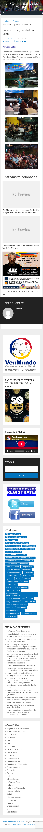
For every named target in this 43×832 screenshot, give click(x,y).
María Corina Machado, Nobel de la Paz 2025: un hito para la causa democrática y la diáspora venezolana (22, 668)
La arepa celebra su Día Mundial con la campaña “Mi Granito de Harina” (21, 674)
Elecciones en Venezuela (17, 764)
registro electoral (13, 590)
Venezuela (10, 608)
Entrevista (11, 770)
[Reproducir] (8, 451)
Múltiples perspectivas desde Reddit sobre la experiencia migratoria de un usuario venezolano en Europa (22, 700)
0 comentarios (20, 41)
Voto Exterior (12, 812)
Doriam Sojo (28, 561)
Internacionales (13, 779)
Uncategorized (13, 806)
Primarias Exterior (14, 797)
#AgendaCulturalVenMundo (18, 729)
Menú (4, 13)
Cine (8, 740)
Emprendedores (12, 567)
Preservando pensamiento (16, 588)
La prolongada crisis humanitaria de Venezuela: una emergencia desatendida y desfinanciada (21, 712)
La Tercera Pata (13, 782)
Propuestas (11, 800)
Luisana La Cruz (12, 576)
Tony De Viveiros (13, 602)
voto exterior (11, 617)
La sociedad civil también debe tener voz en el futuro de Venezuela (22, 635)
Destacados (12, 752)
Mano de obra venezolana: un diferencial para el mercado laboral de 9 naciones (22, 692)
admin (10, 38)
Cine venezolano (13, 555)
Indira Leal (26, 570)
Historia (10, 776)
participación (11, 585)
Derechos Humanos (26, 558)
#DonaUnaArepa (13, 534)
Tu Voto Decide (28, 602)
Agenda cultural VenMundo (17, 543)
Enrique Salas (27, 567)
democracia (11, 558)
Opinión (24, 582)
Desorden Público (13, 561)
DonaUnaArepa (13, 758)
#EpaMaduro (11, 540)
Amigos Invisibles (13, 546)
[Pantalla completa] (35, 451)
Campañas (11, 737)
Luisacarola (28, 573)
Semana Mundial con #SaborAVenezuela (14, 594)
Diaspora (10, 755)
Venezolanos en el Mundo (21, 5)
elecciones (23, 564)
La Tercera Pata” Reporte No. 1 (19, 631)
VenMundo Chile (12, 614)
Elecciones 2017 (13, 761)
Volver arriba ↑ (32, 824)
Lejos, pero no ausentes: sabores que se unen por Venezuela (22, 640)
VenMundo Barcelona (15, 611)
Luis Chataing (27, 576)
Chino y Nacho (28, 549)
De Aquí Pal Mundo (14, 749)
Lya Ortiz (9, 579)
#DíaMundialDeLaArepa (16, 537)
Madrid (19, 579)
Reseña (10, 803)
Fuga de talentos (13, 570)
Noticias (10, 785)
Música (27, 579)
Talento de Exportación (15, 599)
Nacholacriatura (12, 582)
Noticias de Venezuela (16, 788)
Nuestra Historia (13, 791)
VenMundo (21, 608)
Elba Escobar (11, 564)
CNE (24, 555)
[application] (21, 444)
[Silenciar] (31, 451)
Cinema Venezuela (13, 552)
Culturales (11, 746)
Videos (9, 809)
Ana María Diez (29, 546)
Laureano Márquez (13, 573)
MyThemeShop (19, 824)
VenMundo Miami (29, 614)
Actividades (11, 734)
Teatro (30, 599)
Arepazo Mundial (13, 549)
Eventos (6, 41)
